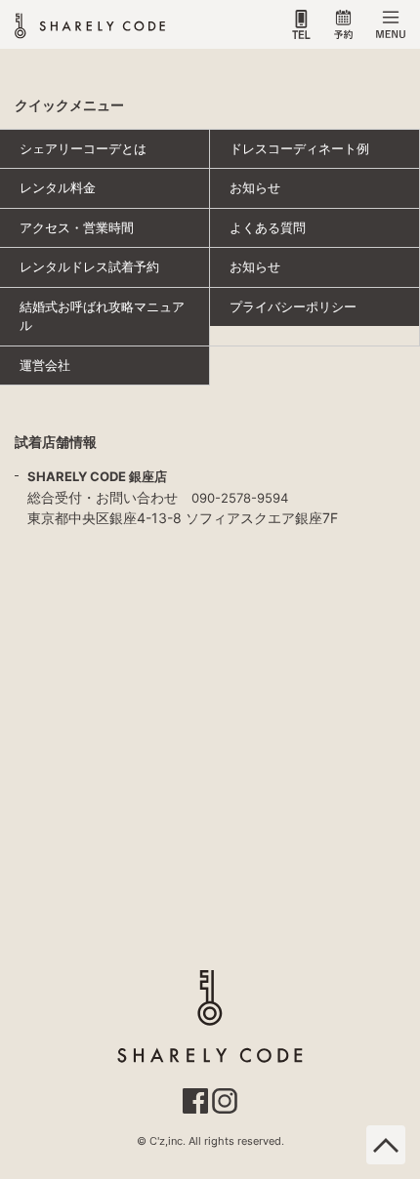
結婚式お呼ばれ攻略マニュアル (102, 316)
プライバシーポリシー (293, 306)
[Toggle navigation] (390, 24)
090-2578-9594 (239, 498)
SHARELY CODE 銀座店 (97, 476)
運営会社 (45, 365)
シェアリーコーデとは (83, 148)
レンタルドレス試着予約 (89, 266)
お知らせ (255, 187)
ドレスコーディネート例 (299, 148)
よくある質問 (268, 227)
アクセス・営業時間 (77, 227)
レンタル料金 (58, 187)
